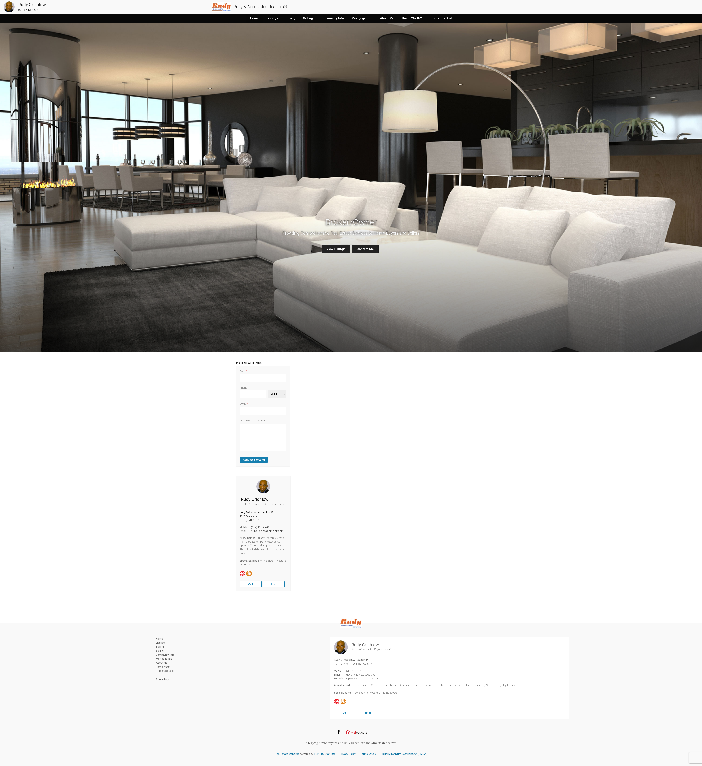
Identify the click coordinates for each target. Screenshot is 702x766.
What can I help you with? (254, 421)
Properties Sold (440, 18)
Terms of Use (368, 753)
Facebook (338, 732)
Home (254, 18)
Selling (308, 18)
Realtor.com (356, 732)
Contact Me (365, 249)
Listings (272, 18)
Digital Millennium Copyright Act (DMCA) (404, 753)
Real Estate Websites (287, 753)
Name (243, 371)
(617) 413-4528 (260, 527)
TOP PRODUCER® (324, 753)
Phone (243, 388)
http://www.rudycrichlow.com (362, 678)
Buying (290, 18)
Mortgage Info (362, 18)
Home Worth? (412, 18)
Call (250, 584)
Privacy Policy (348, 753)
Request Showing (254, 459)
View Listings (335, 249)
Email (243, 404)
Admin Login (163, 679)
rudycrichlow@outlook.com (267, 530)
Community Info (332, 18)
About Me (387, 18)
